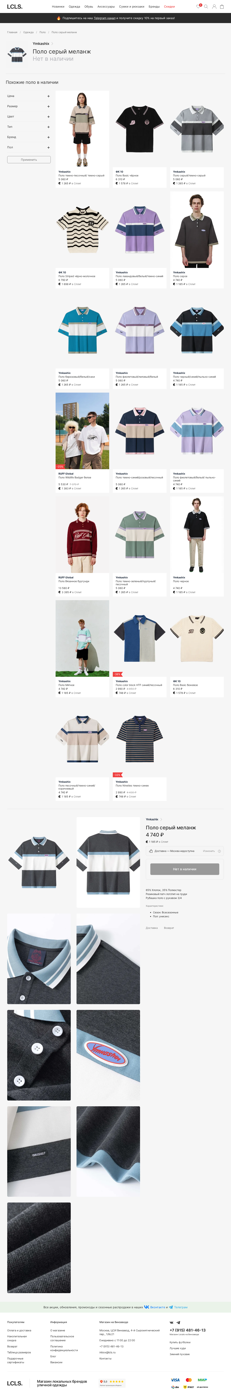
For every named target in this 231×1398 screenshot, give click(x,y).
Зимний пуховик (180, 1354)
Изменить (209, 851)
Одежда (74, 6)
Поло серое (180, 276)
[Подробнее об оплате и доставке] (219, 851)
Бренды (154, 6)
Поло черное (181, 581)
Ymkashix (41, 43)
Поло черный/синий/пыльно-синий (194, 376)
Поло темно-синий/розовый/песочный (139, 477)
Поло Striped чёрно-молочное (76, 276)
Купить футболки (180, 1342)
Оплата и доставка (19, 1330)
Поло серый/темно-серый (189, 175)
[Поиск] (205, 6)
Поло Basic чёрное (127, 175)
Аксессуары (106, 6)
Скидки (169, 6)
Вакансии (56, 1362)
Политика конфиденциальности (64, 1348)
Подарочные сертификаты (15, 1360)
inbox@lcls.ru (107, 1352)
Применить (29, 159)
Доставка (152, 927)
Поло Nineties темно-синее (132, 785)
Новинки (58, 6)
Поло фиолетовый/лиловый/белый (137, 376)
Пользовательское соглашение (62, 1338)
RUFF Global (65, 473)
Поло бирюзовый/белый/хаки (76, 376)
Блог (53, 1356)
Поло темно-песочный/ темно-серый (81, 175)
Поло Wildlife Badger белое (74, 477)
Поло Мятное (66, 684)
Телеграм (181, 1307)
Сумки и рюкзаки (131, 6)
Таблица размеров (19, 1352)
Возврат (169, 927)
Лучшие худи (178, 1348)
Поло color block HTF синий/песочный (139, 684)
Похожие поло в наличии (32, 82)
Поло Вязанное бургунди (73, 581)
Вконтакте (157, 1307)
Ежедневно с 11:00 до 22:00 (117, 1340)
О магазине (57, 1330)
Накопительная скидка (17, 1338)
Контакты (105, 1358)
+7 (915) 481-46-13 (111, 1346)
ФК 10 (119, 171)
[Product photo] (39, 862)
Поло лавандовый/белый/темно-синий (139, 276)
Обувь (88, 6)
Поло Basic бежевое (185, 684)
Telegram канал (105, 18)
